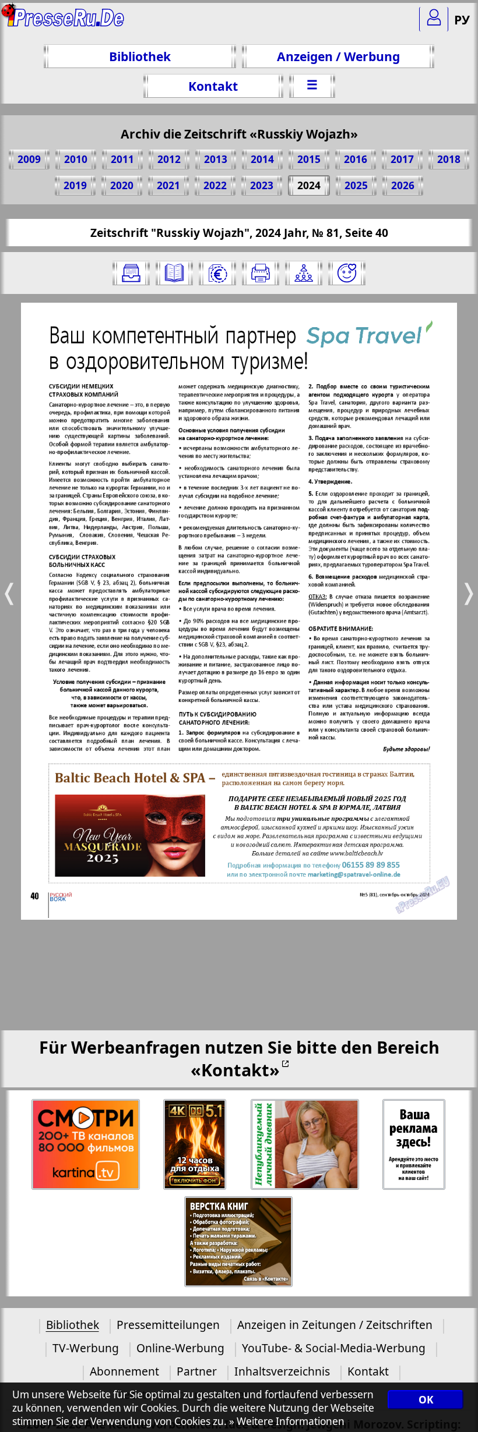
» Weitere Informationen (287, 1421)
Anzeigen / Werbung (338, 56)
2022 (215, 185)
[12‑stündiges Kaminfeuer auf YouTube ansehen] (195, 1144)
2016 (355, 159)
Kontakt (213, 85)
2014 (262, 159)
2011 (122, 159)
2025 (356, 185)
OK (426, 1399)
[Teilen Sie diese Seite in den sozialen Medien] (303, 273)
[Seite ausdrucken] (260, 273)
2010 (75, 159)
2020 (121, 185)
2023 (261, 185)
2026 (402, 185)
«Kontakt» (235, 1069)
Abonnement (124, 1371)
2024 (309, 185)
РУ (462, 19)
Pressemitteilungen (168, 1324)
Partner (197, 1371)
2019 (75, 185)
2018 (449, 159)
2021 (168, 185)
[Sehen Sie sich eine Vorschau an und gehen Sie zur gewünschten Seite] (174, 273)
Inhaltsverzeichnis (282, 1371)
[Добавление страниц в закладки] (346, 273)
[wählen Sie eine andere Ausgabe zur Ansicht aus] (131, 273)
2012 (169, 159)
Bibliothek (140, 56)
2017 (402, 159)
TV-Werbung (85, 1348)
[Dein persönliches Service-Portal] (433, 19)
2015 (309, 159)
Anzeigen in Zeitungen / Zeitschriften (335, 1324)
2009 (29, 159)
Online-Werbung (180, 1348)
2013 (215, 159)
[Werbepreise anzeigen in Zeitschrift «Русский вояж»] (217, 273)
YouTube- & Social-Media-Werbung (334, 1348)
